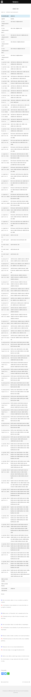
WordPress (15, 692)
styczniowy (25, 682)
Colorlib (21, 690)
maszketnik (5, 682)
